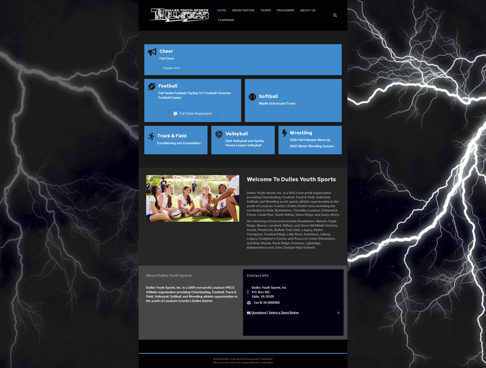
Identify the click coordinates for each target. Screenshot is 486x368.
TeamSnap (225, 20)
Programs (285, 10)
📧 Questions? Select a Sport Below (273, 312)
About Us (308, 10)
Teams (265, 10)
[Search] (334, 15)
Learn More (266, 362)
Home (221, 10)
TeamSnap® (266, 359)
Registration (243, 10)
